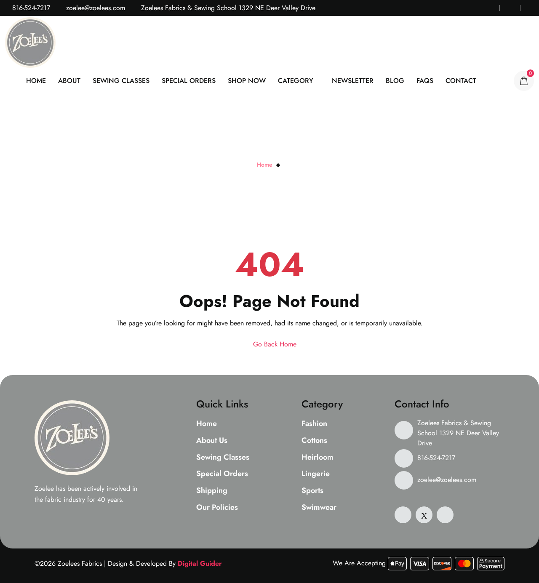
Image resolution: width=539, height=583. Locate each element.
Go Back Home (273, 344)
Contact (461, 80)
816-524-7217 (30, 8)
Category (295, 80)
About (69, 80)
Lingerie (316, 474)
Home (36, 80)
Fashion (314, 424)
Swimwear (319, 508)
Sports (312, 491)
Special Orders (189, 80)
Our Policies (217, 508)
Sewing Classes (121, 80)
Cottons (314, 441)
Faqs (424, 80)
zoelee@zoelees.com (94, 8)
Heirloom (318, 458)
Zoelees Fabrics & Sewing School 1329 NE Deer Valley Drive (458, 433)
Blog (395, 80)
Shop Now (247, 80)
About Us (211, 441)
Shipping (211, 491)
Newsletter (353, 80)
